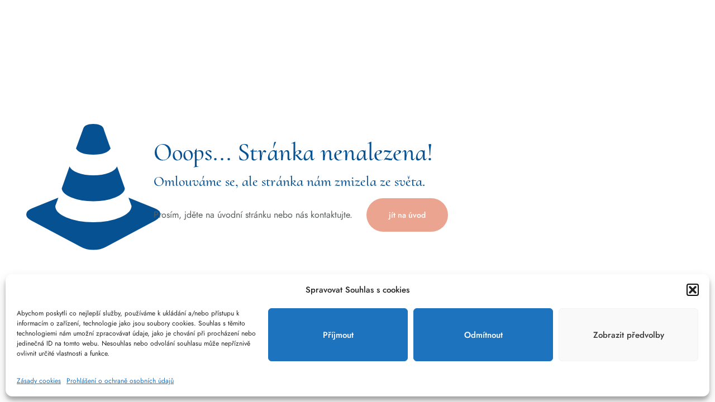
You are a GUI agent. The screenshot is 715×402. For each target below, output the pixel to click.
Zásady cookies (39, 381)
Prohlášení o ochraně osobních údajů (120, 381)
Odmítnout (483, 335)
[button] (692, 289)
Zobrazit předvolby (628, 335)
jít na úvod (407, 215)
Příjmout (338, 335)
